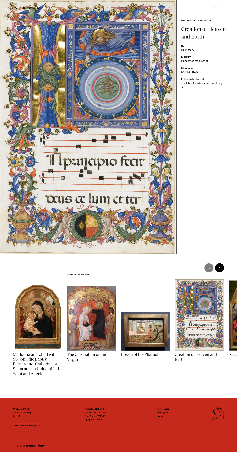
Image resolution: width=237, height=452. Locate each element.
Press (160, 416)
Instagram (162, 412)
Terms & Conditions (24, 446)
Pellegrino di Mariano (196, 21)
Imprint (41, 446)
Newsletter (163, 409)
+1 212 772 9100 (21, 409)
